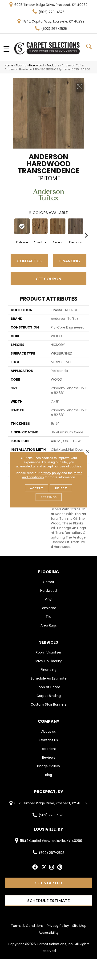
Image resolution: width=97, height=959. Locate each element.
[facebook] (35, 867)
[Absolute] (40, 226)
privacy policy (50, 472)
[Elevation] (76, 226)
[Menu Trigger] (6, 48)
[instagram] (51, 867)
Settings (48, 497)
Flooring (21, 65)
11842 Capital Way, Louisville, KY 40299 (53, 21)
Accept (36, 488)
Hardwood (36, 65)
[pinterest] (59, 867)
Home (9, 65)
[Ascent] (58, 226)
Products (53, 65)
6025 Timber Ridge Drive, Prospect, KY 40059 (51, 4)
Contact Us (29, 261)
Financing (69, 261)
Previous (10, 227)
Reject (61, 488)
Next (86, 227)
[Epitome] (22, 226)
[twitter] (43, 867)
